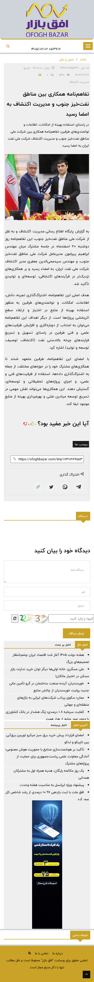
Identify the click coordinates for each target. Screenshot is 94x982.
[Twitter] (51, 487)
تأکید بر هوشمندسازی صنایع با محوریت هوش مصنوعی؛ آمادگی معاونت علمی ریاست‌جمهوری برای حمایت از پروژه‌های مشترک (47, 756)
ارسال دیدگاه (76, 633)
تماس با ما (41, 953)
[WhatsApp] (65, 487)
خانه (83, 60)
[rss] (29, 953)
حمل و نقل (66, 60)
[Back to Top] (86, 974)
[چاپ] (39, 74)
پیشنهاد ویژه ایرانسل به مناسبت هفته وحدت (52, 785)
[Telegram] (78, 487)
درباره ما (57, 953)
